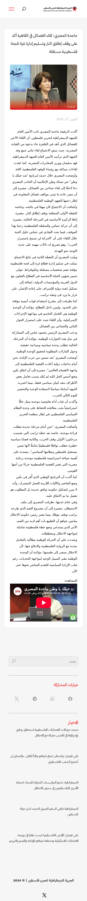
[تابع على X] (44, 895)
